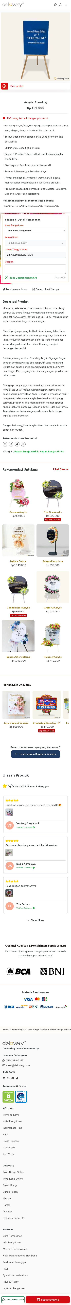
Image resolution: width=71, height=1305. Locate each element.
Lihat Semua (61, 469)
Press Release (11, 1141)
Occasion (8, 1211)
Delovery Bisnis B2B (14, 1218)
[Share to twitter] (11, 444)
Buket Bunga (10, 1185)
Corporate (9, 1147)
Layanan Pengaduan (14, 1288)
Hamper (7, 1198)
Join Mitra (8, 1154)
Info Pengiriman (12, 1242)
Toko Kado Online (13, 1178)
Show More (37, 920)
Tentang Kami (11, 1114)
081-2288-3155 (14, 1060)
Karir (5, 1134)
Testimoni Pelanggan (15, 1262)
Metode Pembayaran (15, 1249)
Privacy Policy (10, 1281)
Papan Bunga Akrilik (26, 451)
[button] (35, 243)
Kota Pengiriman (14, 225)
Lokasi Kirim (11, 237)
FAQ (5, 1268)
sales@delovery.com (18, 1065)
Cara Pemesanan (12, 1235)
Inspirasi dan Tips (12, 1127)
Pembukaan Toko (35, 206)
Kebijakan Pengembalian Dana (20, 1255)
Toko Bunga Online (13, 1172)
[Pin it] (23, 444)
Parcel (6, 1205)
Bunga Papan (10, 1191)
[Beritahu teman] (5, 444)
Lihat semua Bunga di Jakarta (37, 754)
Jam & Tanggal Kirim (16, 249)
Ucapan (9, 261)
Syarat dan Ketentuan (15, 1275)
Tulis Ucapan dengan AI (23, 277)
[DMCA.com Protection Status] (8, 1096)
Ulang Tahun (8, 206)
